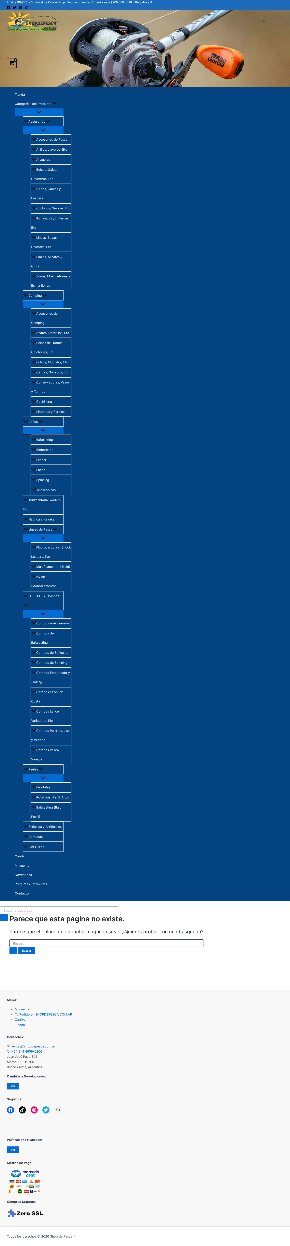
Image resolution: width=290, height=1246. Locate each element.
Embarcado (44, 450)
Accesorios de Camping (44, 318)
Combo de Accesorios (53, 623)
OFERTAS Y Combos (43, 596)
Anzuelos (43, 159)
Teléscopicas (46, 490)
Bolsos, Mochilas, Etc (52, 362)
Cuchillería (44, 402)
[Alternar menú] (39, 112)
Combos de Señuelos (52, 653)
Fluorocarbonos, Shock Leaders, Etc (51, 552)
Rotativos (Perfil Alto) (52, 797)
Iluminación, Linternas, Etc (50, 222)
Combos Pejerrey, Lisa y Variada (50, 735)
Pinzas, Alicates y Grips (46, 261)
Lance (40, 470)
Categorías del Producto (33, 104)
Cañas (33, 422)
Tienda (20, 94)
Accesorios (36, 121)
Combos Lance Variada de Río (45, 716)
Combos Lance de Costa (47, 696)
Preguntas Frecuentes (31, 884)
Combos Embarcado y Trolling (50, 677)
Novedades (23, 875)
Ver (13, 1086)
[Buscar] (4, 917)
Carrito (20, 856)
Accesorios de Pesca (51, 139)
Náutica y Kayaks (41, 519)
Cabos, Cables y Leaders (46, 193)
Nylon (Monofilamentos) (44, 581)
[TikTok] (26, 8)
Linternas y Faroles (50, 412)
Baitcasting (44, 440)
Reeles (33, 769)
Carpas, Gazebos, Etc (52, 372)
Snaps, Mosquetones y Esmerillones (50, 280)
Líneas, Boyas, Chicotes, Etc (44, 242)
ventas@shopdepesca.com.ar (33, 1046)
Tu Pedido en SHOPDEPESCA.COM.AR (43, 1014)
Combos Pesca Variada (45, 754)
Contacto (22, 893)
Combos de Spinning (51, 663)
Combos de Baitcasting (42, 637)
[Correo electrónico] (57, 1110)
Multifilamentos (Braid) (53, 567)
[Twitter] (14, 8)
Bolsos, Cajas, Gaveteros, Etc (44, 174)
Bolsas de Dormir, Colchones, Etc (47, 347)
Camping (35, 296)
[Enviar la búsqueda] (13, 950)
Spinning (42, 480)
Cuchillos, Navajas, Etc (53, 208)
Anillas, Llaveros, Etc (51, 149)
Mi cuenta (22, 865)
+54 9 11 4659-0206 (26, 1051)
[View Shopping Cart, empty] (12, 63)
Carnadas (35, 837)
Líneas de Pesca (40, 529)
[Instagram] (20, 8)
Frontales (43, 787)
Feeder (41, 460)
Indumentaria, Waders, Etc (42, 504)
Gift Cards (36, 847)
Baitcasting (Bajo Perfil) (46, 812)
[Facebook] (8, 8)
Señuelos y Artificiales (45, 827)
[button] (54, 103)
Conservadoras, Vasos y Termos (50, 387)
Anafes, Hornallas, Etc (52, 333)
